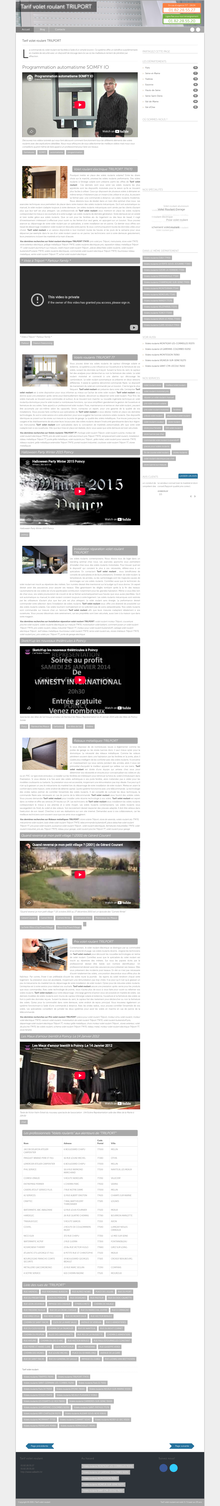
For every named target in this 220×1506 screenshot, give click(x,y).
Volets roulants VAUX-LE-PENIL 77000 (162, 319)
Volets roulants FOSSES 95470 (38, 1395)
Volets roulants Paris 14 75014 (38, 1389)
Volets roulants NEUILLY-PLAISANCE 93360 (77, 1395)
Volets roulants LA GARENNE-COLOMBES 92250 (46, 1407)
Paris (147, 68)
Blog (42, 29)
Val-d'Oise (150, 107)
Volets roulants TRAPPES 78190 (38, 1377)
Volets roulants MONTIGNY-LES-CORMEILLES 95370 (170, 343)
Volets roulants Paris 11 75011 (92, 1383)
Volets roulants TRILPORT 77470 (73, 1377)
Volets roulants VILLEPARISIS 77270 (160, 307)
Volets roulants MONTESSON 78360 (162, 355)
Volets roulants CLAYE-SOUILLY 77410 (161, 325)
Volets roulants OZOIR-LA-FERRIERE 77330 (164, 270)
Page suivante (182, 1446)
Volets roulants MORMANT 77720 (39, 1419)
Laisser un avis (188, 476)
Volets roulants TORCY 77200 (158, 313)
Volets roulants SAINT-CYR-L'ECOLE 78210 (165, 366)
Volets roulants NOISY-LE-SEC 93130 (112, 1419)
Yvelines (149, 79)
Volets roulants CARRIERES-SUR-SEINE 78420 (90, 1401)
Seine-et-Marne (152, 73)
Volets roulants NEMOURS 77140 (159, 294)
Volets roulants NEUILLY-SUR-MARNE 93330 (110, 1389)
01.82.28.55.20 (181, 21)
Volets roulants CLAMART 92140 (75, 1419)
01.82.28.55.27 (182, 10)
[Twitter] (174, 1468)
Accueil (26, 29)
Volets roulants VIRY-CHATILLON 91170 (42, 1413)
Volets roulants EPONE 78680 (71, 1389)
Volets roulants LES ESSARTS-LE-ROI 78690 (44, 1401)
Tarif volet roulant (42, 1502)
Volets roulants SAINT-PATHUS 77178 (91, 1407)
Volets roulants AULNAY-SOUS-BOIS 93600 (85, 1413)
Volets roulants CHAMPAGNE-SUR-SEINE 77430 (166, 282)
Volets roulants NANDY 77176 (158, 300)
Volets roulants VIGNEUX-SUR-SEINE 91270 (165, 360)
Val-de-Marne (151, 101)
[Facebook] (163, 1468)
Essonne (149, 84)
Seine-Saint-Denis (154, 96)
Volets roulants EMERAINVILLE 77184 (161, 276)
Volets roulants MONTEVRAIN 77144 (161, 288)
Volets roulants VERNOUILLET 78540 (78, 1426)
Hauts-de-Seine (152, 90)
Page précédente (39, 1446)
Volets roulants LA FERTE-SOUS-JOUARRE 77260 (167, 264)
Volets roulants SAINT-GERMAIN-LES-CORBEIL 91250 (49, 1383)
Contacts (60, 29)
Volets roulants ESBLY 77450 (157, 258)
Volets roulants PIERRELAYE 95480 (40, 1426)
